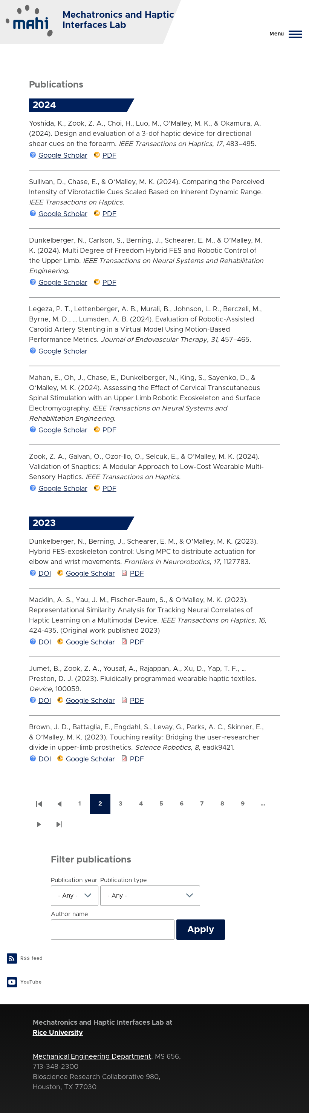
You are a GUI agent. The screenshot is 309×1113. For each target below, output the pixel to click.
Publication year (74, 880)
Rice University (58, 1033)
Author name (69, 914)
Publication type (123, 880)
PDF (109, 155)
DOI (44, 573)
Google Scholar (62, 155)
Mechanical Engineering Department (92, 1056)
